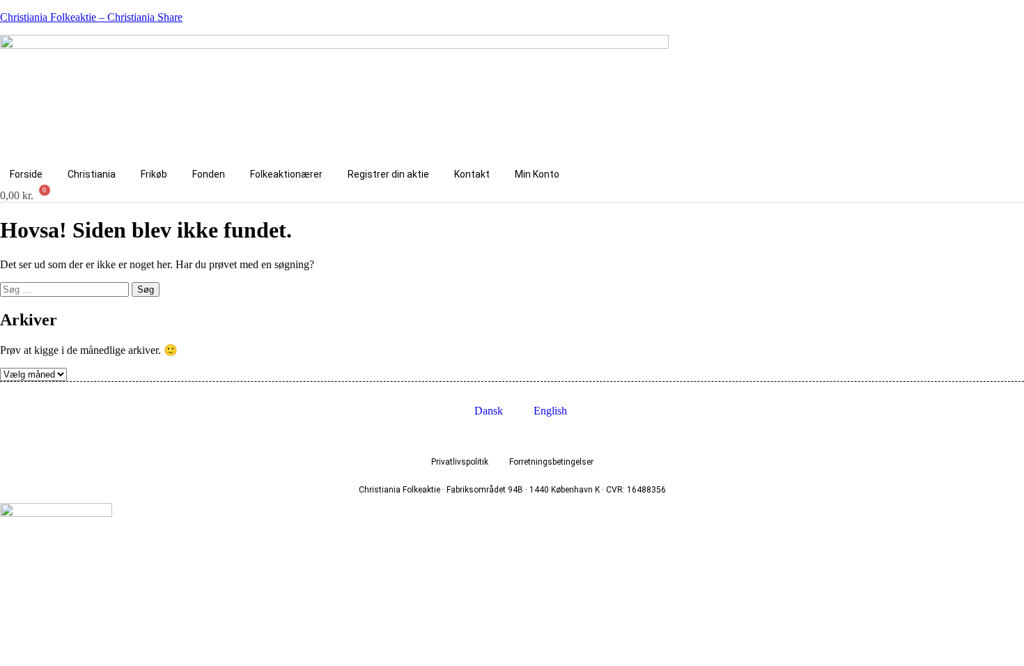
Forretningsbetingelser (551, 462)
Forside (26, 174)
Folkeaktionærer (286, 174)
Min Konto (537, 174)
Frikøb (154, 174)
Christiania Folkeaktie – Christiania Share (91, 17)
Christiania (92, 174)
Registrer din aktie (388, 174)
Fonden (208, 174)
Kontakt (472, 174)
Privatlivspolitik (459, 462)
